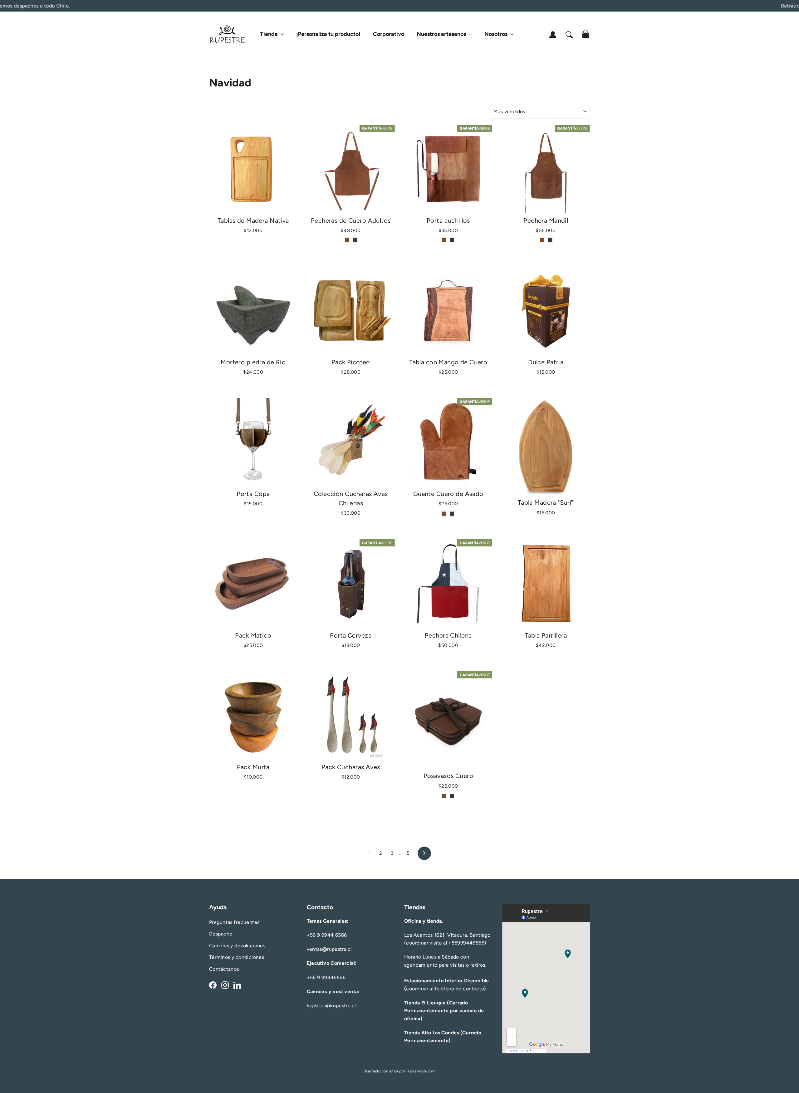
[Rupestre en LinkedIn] (237, 984)
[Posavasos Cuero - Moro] (452, 796)
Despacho (220, 934)
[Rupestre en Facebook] (213, 984)
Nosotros (496, 34)
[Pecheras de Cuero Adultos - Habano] (347, 240)
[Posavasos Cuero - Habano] (444, 796)
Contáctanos (224, 969)
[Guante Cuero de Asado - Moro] (452, 513)
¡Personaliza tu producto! (328, 34)
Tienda (269, 34)
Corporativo (388, 34)
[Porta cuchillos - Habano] (444, 240)
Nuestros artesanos (442, 34)
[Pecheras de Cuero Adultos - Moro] (354, 240)
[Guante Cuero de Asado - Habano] (444, 513)
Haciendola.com (420, 1071)
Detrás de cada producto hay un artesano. (399, 6)
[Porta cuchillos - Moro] (452, 240)
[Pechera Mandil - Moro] (549, 240)
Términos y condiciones (236, 957)
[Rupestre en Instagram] (225, 984)
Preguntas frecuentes (234, 922)
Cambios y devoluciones (237, 946)
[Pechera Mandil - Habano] (542, 240)
